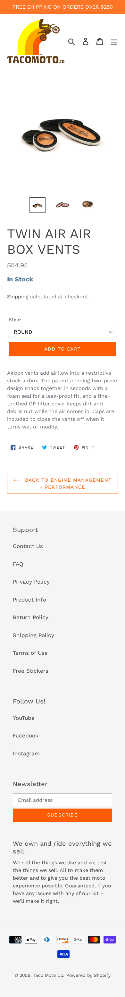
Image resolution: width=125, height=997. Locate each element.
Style (15, 319)
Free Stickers (30, 671)
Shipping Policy (33, 635)
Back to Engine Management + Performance (67, 483)
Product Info (29, 599)
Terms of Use (30, 653)
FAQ (18, 564)
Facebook (25, 735)
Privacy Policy (31, 581)
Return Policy (30, 617)
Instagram (26, 753)
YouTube (24, 718)
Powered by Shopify (88, 975)
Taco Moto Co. (48, 975)
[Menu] (114, 41)
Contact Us (28, 546)
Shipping (18, 297)
